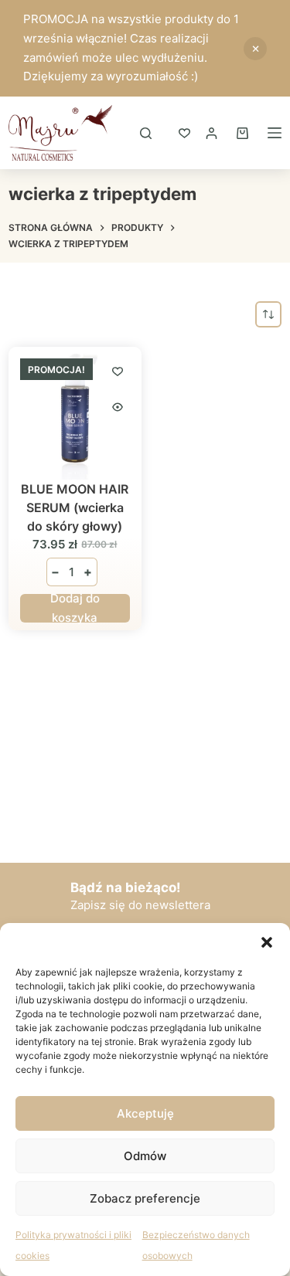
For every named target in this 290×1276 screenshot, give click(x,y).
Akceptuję (145, 1113)
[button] (267, 942)
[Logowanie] (211, 133)
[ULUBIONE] (184, 133)
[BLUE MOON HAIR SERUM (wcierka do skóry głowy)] (75, 413)
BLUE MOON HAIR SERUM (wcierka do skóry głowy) (74, 507)
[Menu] (274, 133)
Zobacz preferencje (145, 1198)
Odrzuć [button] (255, 48)
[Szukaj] (146, 133)
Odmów (145, 1156)
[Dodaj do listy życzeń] (117, 370)
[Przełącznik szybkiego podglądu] (117, 407)
